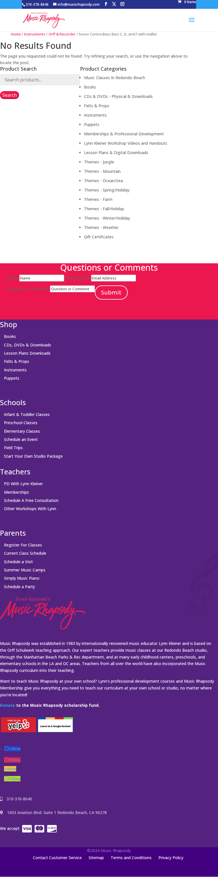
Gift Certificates (99, 236)
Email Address (77, 278)
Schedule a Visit (18, 561)
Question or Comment (28, 288)
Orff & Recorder (62, 34)
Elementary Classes (22, 431)
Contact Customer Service (57, 857)
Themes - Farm (98, 199)
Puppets (91, 124)
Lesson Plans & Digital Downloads (116, 152)
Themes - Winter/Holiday (107, 218)
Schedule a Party (19, 586)
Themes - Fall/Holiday (104, 208)
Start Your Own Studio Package (33, 456)
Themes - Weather (101, 227)
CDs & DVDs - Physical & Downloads (118, 96)
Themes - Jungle (99, 162)
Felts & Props (96, 105)
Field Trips (13, 447)
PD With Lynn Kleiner (23, 483)
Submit (111, 292)
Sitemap (96, 857)
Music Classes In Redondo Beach (114, 77)
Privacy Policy (170, 857)
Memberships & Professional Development (124, 133)
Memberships (16, 492)
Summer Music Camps (24, 570)
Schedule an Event (21, 439)
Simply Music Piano (21, 578)
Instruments (34, 34)
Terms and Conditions (131, 857)
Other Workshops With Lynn (30, 508)
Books (90, 87)
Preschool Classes (20, 422)
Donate (7, 705)
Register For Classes (23, 545)
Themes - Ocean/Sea (103, 180)
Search (9, 95)
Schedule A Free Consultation (31, 500)
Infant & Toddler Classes (27, 414)
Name (12, 278)
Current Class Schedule (25, 553)
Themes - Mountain (102, 171)
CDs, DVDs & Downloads (27, 345)
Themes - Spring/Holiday (106, 190)
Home (16, 34)
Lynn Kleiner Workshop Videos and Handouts (125, 143)
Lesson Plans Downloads (27, 353)
